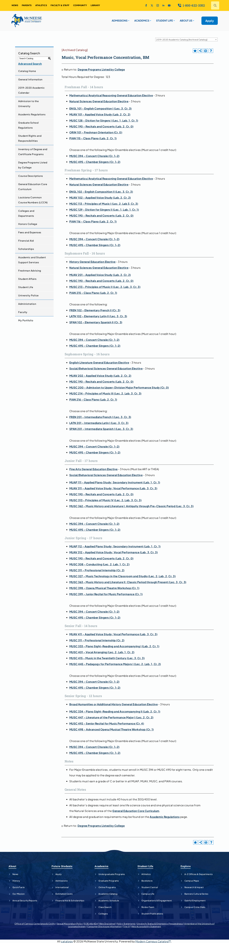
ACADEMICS (141, 20)
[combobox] (186, 39)
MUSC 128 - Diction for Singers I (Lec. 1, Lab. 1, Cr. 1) (103, 120)
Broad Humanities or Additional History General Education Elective (113, 704)
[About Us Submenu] (193, 19)
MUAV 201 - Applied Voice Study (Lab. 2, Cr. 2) (100, 275)
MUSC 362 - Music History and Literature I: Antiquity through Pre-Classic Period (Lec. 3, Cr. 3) (131, 506)
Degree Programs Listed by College (32, 165)
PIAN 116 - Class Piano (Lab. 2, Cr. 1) (93, 221)
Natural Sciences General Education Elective (99, 101)
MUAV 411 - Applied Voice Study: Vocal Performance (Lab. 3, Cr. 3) (113, 634)
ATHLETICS (41, 5)
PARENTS (27, 5)
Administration (27, 303)
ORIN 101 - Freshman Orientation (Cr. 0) (95, 132)
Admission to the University (28, 104)
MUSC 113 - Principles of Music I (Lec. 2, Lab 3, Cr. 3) (103, 203)
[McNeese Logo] (26, 20)
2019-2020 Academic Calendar (31, 90)
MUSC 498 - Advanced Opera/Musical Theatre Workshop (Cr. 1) (111, 729)
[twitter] (151, 5)
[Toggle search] (215, 5)
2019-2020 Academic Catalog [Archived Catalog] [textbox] (182, 39)
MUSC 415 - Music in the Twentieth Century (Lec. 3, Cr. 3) (107, 658)
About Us (186, 20)
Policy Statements (126, 923)
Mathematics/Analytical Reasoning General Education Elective (111, 95)
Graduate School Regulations (28, 125)
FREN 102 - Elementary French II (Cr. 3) (94, 310)
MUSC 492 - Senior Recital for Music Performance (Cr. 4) (106, 723)
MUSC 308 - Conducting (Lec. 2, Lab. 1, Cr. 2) (99, 564)
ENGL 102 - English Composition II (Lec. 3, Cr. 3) (101, 191)
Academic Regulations (31, 114)
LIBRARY (95, 5)
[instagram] (157, 5)
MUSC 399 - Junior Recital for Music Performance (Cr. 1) (106, 594)
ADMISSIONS (119, 20)
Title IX (126, 926)
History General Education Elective (92, 261)
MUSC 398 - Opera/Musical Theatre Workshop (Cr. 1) (104, 588)
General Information (30, 79)
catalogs (67, 941)
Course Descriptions (30, 175)
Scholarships (26, 248)
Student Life (25, 287)
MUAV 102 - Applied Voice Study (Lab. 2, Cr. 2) (100, 197)
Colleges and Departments (26, 213)
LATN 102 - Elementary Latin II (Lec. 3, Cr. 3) (98, 316)
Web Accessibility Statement (146, 926)
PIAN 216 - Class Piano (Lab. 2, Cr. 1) (93, 399)
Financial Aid (26, 240)
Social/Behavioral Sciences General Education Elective (106, 368)
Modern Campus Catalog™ (153, 941)
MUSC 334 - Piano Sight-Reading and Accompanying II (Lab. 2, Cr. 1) (114, 711)
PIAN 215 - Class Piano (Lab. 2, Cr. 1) (93, 292)
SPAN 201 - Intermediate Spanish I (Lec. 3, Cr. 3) (101, 429)
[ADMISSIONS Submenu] (128, 19)
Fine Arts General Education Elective (93, 469)
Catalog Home (27, 70)
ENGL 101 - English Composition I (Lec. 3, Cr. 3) (100, 108)
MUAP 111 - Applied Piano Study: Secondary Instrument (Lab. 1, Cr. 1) (114, 482)
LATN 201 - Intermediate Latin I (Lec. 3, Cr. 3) (99, 423)
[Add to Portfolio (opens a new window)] (195, 51)
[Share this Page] (200, 51)
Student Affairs (27, 278)
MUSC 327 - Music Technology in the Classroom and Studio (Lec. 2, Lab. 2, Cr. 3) (122, 576)
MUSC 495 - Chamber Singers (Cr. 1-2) (94, 162)
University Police (28, 295)
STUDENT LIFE (164, 20)
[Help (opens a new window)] (211, 51)
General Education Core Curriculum (32, 187)
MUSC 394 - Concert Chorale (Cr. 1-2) (94, 156)
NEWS (15, 5)
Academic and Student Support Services (32, 260)
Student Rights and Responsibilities (29, 138)
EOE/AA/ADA (91, 923)
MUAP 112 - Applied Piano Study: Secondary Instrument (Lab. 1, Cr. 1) (115, 546)
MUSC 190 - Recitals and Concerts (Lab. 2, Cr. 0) (101, 126)
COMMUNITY (80, 5)
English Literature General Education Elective (99, 362)
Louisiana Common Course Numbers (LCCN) (33, 200)
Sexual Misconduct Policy (70, 923)
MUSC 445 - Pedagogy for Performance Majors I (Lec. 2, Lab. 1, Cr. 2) (115, 664)
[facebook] (146, 5)
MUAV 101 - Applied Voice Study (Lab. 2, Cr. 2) (99, 114)
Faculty (22, 312)
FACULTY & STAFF (60, 5)
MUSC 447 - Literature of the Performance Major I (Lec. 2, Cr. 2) (111, 717)
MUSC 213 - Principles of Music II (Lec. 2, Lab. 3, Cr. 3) (105, 287)
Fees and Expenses (29, 232)
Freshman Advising (29, 270)
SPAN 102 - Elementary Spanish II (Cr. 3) (95, 322)
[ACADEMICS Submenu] (150, 19)
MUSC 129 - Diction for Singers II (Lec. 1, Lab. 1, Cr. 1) (104, 209)
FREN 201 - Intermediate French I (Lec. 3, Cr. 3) (100, 417)
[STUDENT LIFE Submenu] (174, 19)
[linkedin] (163, 5)
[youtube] (169, 5)
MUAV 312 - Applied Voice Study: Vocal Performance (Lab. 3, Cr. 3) (113, 552)
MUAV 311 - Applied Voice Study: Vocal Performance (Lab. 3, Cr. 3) (113, 488)
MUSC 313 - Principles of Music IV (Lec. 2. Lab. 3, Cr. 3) (105, 500)
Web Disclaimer (107, 923)
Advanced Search (30, 63)
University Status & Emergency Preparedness (160, 923)
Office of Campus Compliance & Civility (34, 923)
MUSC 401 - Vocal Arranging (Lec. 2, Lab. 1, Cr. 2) (101, 652)
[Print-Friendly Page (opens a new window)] (205, 51)
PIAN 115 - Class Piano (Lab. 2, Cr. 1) (93, 138)
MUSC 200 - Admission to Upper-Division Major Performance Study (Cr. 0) (119, 387)
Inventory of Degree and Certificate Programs (32, 152)
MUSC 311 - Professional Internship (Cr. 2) (96, 570)
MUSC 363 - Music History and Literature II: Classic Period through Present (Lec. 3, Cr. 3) (127, 582)
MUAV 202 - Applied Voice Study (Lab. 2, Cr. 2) (100, 375)
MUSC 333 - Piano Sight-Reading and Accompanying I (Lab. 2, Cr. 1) (114, 646)
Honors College (27, 223)
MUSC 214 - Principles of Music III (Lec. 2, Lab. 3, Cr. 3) (105, 393)
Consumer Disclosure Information (104, 926)
